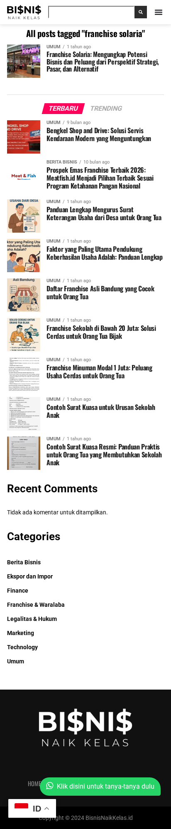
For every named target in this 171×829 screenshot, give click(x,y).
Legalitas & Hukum (32, 619)
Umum (15, 661)
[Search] (140, 12)
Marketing (20, 633)
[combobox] (91, 12)
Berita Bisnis (24, 562)
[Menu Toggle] (158, 12)
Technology (22, 647)
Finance (17, 590)
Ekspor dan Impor (30, 576)
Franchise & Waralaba (36, 604)
